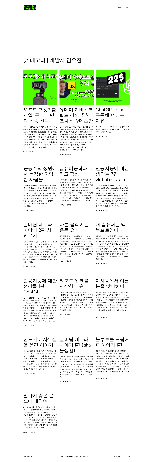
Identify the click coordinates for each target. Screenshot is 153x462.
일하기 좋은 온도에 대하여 (38, 398)
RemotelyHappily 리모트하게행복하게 (74, 456)
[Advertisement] (76, 33)
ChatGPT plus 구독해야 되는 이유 (110, 115)
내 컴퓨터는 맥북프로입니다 (111, 227)
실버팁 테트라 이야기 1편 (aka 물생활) (75, 345)
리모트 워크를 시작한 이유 (74, 283)
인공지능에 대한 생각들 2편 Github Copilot (112, 174)
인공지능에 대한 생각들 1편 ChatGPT (40, 286)
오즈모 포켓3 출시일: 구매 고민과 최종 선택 (39, 115)
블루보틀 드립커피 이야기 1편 (112, 342)
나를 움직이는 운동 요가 (74, 227)
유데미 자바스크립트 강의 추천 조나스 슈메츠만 (76, 115)
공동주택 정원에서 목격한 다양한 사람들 (40, 174)
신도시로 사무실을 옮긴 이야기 (40, 342)
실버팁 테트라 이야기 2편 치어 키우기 (39, 230)
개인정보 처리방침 (30, 456)
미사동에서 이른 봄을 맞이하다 (112, 283)
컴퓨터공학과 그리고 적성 (76, 171)
